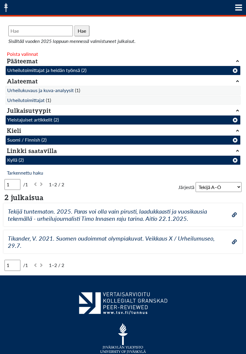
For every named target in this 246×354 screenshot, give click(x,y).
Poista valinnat (22, 54)
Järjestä (186, 187)
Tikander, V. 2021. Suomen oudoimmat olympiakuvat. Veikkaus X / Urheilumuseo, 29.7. (111, 242)
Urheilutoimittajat (26, 100)
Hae (82, 31)
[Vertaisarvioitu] (123, 305)
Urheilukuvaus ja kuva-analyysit (40, 90)
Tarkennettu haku (25, 173)
